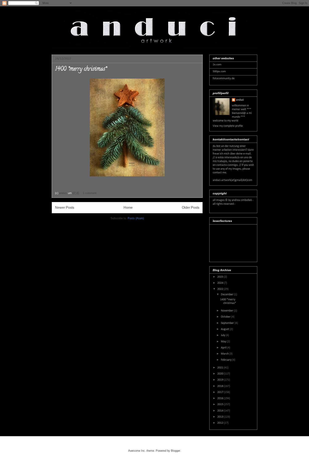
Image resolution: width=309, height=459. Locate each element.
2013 (220, 416)
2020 (220, 373)
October (226, 316)
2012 (220, 423)
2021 (220, 367)
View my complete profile (228, 126)
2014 (220, 410)
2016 (220, 398)
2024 (220, 283)
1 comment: (90, 193)
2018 (220, 386)
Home (128, 207)
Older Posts (190, 207)
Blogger (175, 450)
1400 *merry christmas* (81, 69)
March (225, 353)
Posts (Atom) (136, 218)
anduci (240, 100)
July (223, 335)
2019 (220, 379)
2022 (220, 289)
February (226, 359)
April (224, 347)
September (228, 323)
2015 (220, 404)
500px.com (219, 71)
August (225, 329)
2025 (220, 276)
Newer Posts (64, 207)
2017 (220, 392)
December (227, 294)
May (224, 341)
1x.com (217, 64)
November (227, 310)
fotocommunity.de (224, 78)
